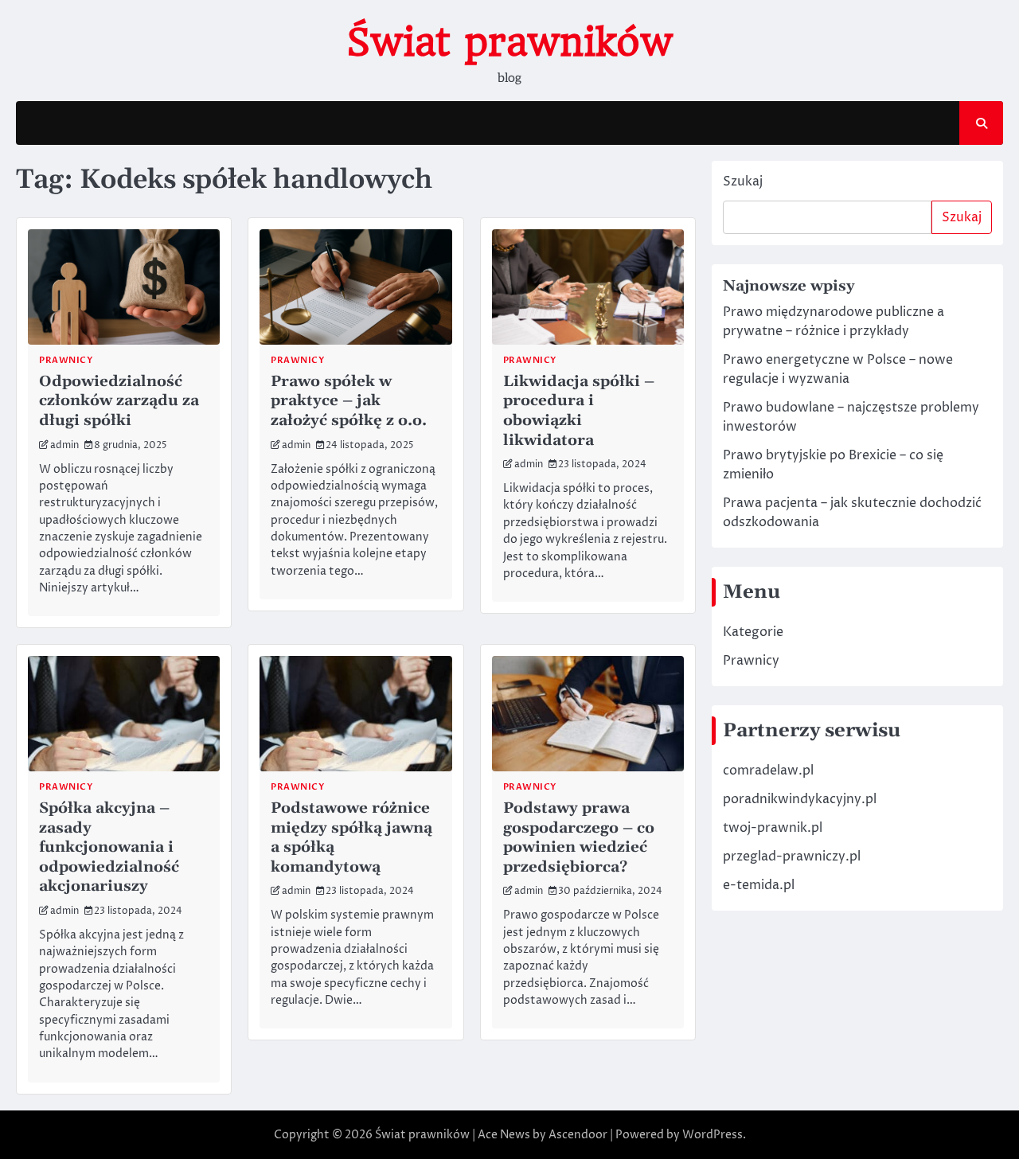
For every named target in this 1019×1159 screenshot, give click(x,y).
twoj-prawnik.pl (772, 828)
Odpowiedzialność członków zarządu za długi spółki (119, 401)
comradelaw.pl (768, 770)
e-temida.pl (759, 885)
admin (64, 445)
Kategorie (753, 632)
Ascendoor (578, 1134)
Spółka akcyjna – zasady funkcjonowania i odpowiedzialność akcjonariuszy (109, 847)
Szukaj (743, 181)
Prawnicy (751, 660)
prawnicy (65, 360)
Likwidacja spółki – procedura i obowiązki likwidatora (578, 411)
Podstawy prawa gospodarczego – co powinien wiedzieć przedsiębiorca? (578, 837)
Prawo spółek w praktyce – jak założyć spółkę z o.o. (349, 401)
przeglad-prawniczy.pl (792, 856)
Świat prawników (509, 42)
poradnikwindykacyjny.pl (799, 799)
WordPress (712, 1134)
